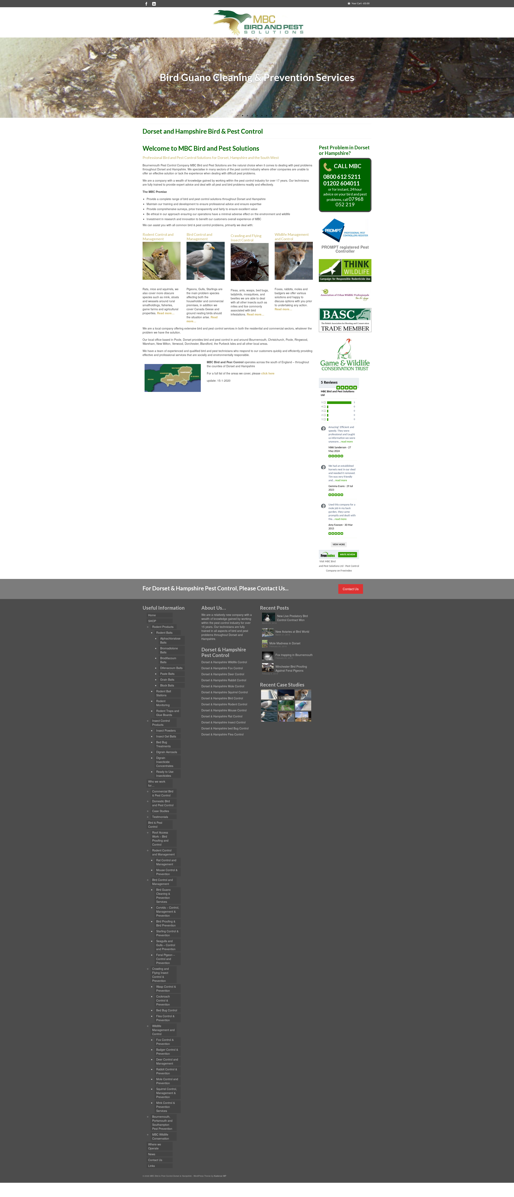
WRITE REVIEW (347, 554)
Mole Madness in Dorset (284, 643)
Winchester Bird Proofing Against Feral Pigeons (291, 668)
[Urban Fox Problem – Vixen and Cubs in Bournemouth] (285, 695)
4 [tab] (252, 116)
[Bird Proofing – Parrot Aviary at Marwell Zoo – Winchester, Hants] (302, 717)
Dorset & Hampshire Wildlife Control (224, 662)
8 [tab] (271, 116)
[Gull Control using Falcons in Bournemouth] (268, 717)
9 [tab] (276, 116)
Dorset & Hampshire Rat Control (221, 716)
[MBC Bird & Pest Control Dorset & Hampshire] (257, 22)
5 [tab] (257, 116)
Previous (4, 77)
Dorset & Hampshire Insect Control (223, 722)
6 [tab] (262, 116)
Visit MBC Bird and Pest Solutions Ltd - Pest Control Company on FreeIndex (339, 566)
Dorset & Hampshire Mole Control (222, 686)
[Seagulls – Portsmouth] (268, 706)
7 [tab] (267, 116)
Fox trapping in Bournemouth (294, 655)
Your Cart (360, 3)
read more (347, 441)
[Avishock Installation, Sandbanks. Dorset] (268, 695)
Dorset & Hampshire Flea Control (222, 734)
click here (267, 373)
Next (509, 77)
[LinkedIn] (154, 3)
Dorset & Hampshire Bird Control (222, 698)
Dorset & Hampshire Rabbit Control (223, 680)
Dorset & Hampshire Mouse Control (224, 710)
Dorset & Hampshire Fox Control (222, 668)
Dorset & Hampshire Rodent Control (224, 704)
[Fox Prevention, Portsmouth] (285, 717)
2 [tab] (243, 116)
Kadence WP (220, 1176)
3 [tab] (247, 116)
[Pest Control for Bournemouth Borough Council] (302, 706)
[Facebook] (146, 3)
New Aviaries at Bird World (292, 632)
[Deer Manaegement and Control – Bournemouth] (285, 706)
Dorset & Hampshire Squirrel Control (224, 692)
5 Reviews (329, 383)
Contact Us (351, 589)
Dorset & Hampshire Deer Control (222, 674)
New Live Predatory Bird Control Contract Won (292, 618)
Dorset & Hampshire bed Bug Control (225, 728)
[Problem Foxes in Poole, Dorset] (302, 695)
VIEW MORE (339, 544)
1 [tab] (238, 116)
